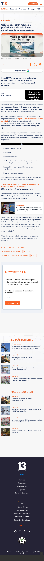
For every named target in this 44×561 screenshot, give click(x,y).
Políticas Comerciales (22, 514)
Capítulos (22, 490)
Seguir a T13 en (20, 71)
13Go (22, 496)
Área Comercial (22, 510)
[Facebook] (24, 531)
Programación (22, 486)
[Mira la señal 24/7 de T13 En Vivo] (33, 3)
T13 (2, 64)
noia (33, 255)
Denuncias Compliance (22, 520)
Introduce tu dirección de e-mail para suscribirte (19, 292)
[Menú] (41, 4)
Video (39, 9)
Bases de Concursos (22, 493)
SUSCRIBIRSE (12, 303)
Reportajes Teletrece (18, 9)
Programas (22, 483)
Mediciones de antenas (22, 517)
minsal (27, 251)
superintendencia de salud (15, 255)
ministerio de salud (12, 251)
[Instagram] (15, 531)
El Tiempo (31, 9)
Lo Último (4, 9)
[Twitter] (20, 531)
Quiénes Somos (22, 507)
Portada (22, 480)
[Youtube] (29, 531)
